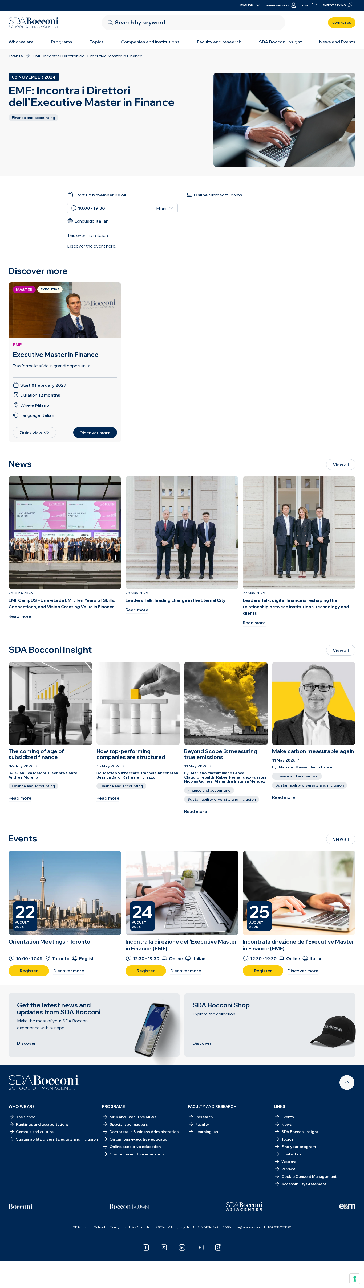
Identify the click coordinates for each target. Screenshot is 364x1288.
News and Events (337, 41)
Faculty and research (219, 41)
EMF (17, 345)
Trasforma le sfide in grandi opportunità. (52, 365)
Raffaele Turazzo (139, 777)
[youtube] (200, 1247)
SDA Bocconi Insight (280, 41)
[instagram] (218, 1247)
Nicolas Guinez (198, 781)
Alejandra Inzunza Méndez (240, 781)
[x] (164, 1247)
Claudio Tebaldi (199, 777)
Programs (61, 41)
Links (279, 1106)
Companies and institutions (150, 41)
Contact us (341, 22)
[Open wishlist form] (182, 1275)
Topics (97, 41)
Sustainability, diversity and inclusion (221, 799)
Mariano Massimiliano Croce (217, 773)
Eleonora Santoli (63, 773)
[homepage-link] (34, 22)
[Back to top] (346, 1082)
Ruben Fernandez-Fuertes (241, 777)
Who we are (21, 41)
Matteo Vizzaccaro (121, 773)
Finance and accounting (33, 786)
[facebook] (145, 1247)
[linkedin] (182, 1247)
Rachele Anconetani (160, 773)
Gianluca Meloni (30, 773)
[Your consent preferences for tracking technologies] (355, 1279)
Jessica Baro (108, 777)
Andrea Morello (23, 777)
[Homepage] (44, 1082)
